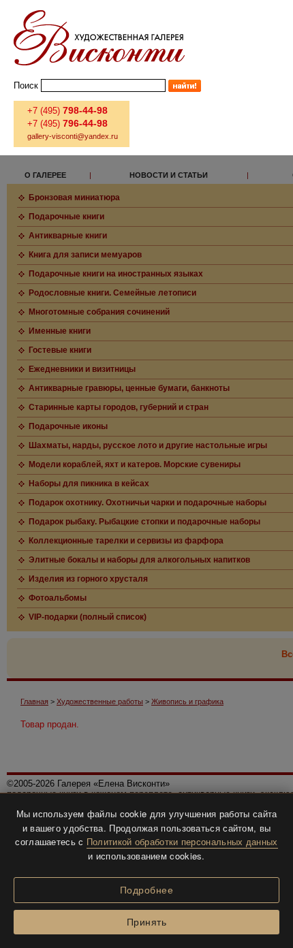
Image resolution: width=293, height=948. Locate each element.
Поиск (26, 85)
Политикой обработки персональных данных (182, 841)
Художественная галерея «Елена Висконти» (99, 37)
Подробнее (147, 890)
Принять (147, 922)
